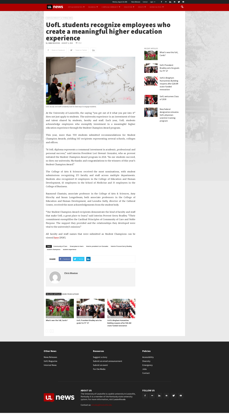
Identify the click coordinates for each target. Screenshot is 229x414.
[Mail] (175, 2)
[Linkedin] (170, 2)
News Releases (135, 2)
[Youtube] (183, 2)
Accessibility (148, 357)
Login (151, 2)
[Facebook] (161, 2)
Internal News (67, 18)
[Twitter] (179, 2)
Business (92, 7)
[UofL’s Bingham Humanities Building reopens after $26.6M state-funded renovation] (121, 308)
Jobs (144, 369)
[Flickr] (166, 2)
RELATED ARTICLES (54, 294)
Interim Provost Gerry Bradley (121, 246)
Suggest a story (100, 357)
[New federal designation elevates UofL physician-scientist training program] (151, 112)
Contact (145, 2)
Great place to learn (76, 246)
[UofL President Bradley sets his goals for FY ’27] (91, 308)
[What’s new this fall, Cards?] (60, 308)
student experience (69, 249)
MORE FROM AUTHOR (70, 294)
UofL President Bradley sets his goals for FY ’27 (169, 68)
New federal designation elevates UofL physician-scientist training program (169, 115)
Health (141, 7)
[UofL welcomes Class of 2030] (151, 99)
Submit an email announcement (107, 361)
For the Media (99, 369)
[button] (182, 7)
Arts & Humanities (75, 7)
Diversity (146, 361)
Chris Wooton (54, 43)
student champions (53, 249)
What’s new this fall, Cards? (57, 320)
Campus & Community (110, 7)
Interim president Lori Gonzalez (97, 246)
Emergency (147, 365)
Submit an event (100, 365)
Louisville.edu (119, 399)
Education (128, 7)
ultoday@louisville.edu (101, 405)
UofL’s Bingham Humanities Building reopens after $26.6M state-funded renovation (119, 323)
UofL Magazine (50, 361)
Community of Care (60, 246)
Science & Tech (156, 7)
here (56, 237)
